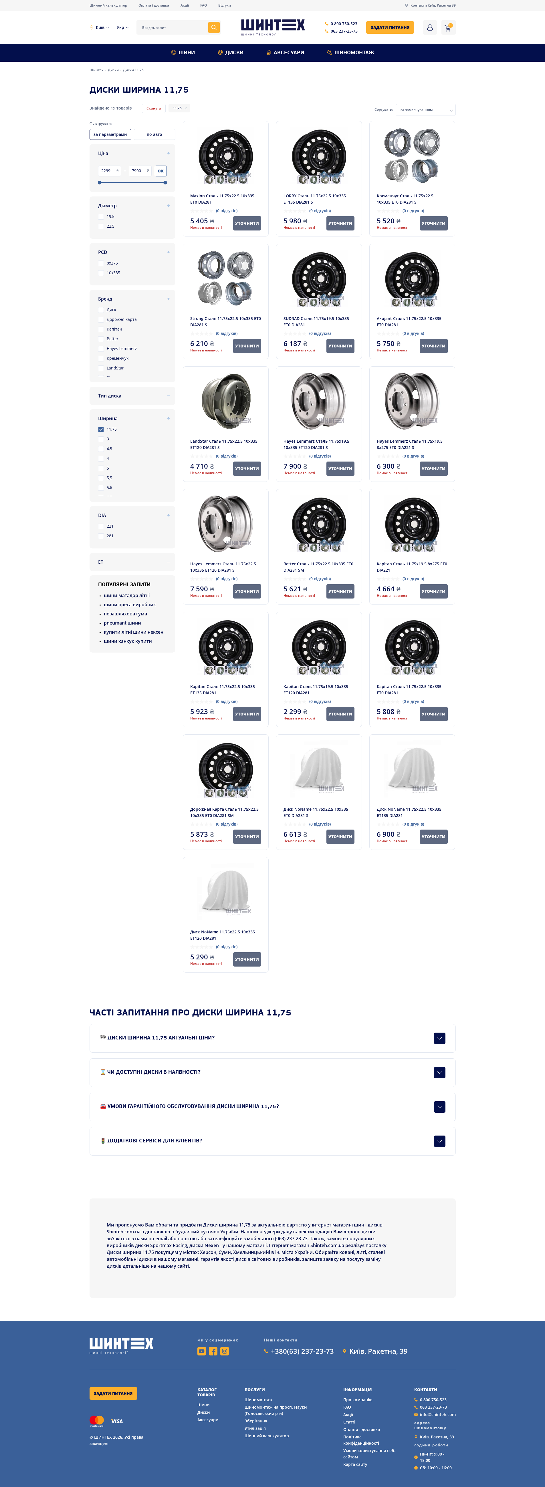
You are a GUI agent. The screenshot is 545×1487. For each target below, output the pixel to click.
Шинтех (97, 69)
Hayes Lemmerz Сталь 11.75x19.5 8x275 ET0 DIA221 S (410, 444)
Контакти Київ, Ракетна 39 (433, 5)
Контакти (425, 1389)
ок (161, 171)
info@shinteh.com (438, 1414)
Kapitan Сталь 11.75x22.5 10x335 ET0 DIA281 (409, 689)
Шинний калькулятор (108, 5)
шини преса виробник (130, 604)
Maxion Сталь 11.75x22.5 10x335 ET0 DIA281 (222, 199)
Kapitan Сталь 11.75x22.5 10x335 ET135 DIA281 (222, 689)
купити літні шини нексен (133, 632)
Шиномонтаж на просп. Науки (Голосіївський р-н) (276, 1410)
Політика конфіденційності (361, 1440)
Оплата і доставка (153, 5)
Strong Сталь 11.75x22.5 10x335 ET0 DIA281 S (225, 321)
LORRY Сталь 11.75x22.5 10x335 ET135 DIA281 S (315, 199)
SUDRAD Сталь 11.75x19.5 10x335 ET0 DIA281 (316, 321)
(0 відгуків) (226, 210)
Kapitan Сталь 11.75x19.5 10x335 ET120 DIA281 (316, 689)
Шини (187, 53)
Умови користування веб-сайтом (369, 1454)
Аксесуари (289, 53)
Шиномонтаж (354, 53)
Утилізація (255, 1428)
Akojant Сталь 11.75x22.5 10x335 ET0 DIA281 (409, 321)
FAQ (203, 5)
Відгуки (224, 5)
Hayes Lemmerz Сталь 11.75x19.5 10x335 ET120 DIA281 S (316, 444)
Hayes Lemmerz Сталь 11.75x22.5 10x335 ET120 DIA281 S (223, 567)
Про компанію (357, 1399)
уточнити (247, 223)
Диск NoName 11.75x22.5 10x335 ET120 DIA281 (222, 935)
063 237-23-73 (344, 31)
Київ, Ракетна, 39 (378, 1351)
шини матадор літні (127, 595)
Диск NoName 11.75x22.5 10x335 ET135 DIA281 (409, 812)
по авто (154, 134)
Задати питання (390, 27)
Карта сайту (355, 1464)
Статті (349, 1422)
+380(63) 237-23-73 (302, 1351)
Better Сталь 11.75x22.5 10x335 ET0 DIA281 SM (318, 567)
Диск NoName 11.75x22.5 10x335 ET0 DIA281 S (316, 812)
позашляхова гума (125, 614)
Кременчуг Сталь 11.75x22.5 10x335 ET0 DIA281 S (405, 199)
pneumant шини (122, 623)
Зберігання (256, 1421)
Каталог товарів (207, 1392)
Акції (185, 5)
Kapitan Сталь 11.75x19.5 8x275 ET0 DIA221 (412, 567)
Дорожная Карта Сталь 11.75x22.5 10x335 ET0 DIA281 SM (224, 812)
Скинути (153, 108)
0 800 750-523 (344, 23)
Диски (234, 53)
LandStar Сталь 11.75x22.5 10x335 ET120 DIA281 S (223, 444)
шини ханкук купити (128, 641)
